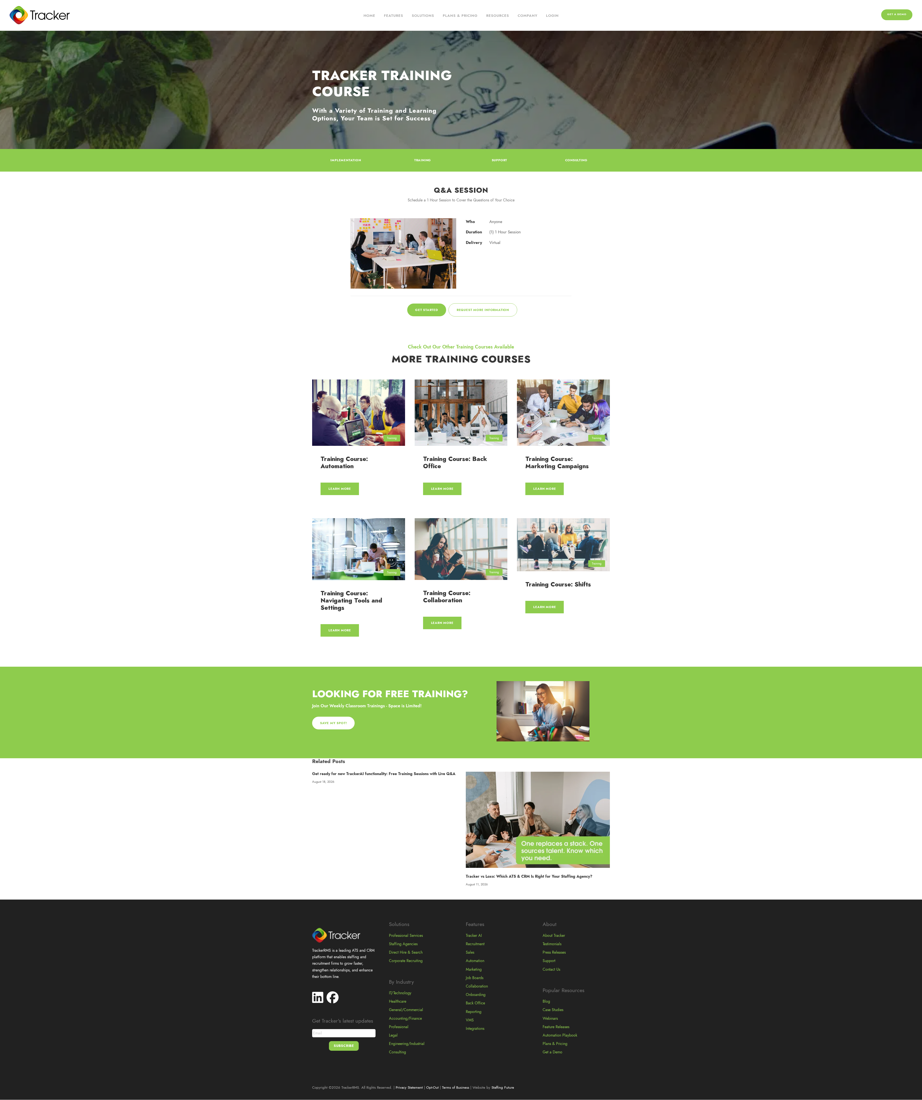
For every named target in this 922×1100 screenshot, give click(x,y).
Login (552, 15)
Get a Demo (896, 14)
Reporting (473, 1011)
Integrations (475, 1028)
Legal (393, 1035)
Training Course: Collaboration (446, 596)
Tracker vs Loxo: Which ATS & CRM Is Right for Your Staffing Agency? (529, 876)
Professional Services (406, 935)
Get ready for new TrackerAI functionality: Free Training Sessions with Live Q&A (383, 774)
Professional (398, 1027)
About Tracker (554, 935)
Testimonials (552, 944)
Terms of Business (455, 1087)
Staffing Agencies (403, 944)
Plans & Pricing (460, 15)
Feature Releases (556, 1027)
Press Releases (554, 952)
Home (369, 15)
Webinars (550, 1018)
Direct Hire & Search (406, 952)
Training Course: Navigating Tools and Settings (351, 600)
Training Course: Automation (344, 462)
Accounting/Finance (405, 1018)
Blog (546, 1001)
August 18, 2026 (323, 782)
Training (392, 438)
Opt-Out (432, 1087)
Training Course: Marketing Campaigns (557, 462)
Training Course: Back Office (455, 462)
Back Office (475, 1003)
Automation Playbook (560, 1035)
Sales (470, 952)
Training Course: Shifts (558, 584)
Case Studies (553, 1010)
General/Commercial (406, 1010)
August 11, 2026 (477, 884)
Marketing (474, 969)
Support (549, 960)
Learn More (339, 489)
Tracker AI (474, 935)
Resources (497, 15)
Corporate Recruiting (406, 960)
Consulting (397, 1052)
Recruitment (475, 944)
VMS (470, 1020)
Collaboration (477, 986)
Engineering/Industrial (407, 1043)
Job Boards (474, 978)
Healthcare (397, 1001)
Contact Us (551, 969)
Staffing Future (502, 1087)
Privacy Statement (409, 1087)
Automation (475, 960)
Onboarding (475, 994)
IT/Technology (400, 993)
